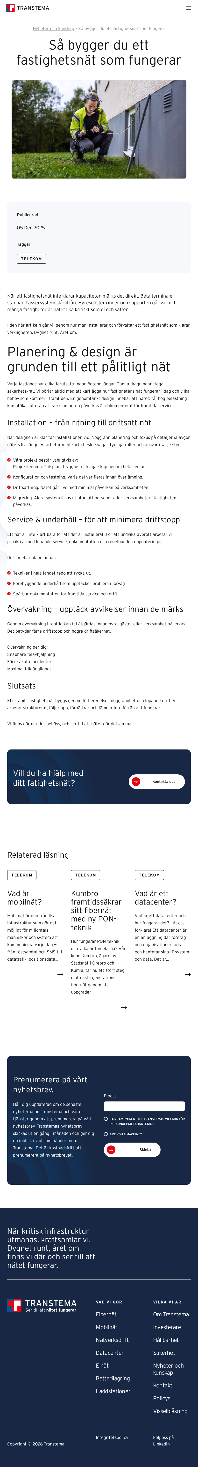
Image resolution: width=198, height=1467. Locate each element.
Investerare (167, 1327)
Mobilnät (106, 1327)
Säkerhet (164, 1353)
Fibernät (106, 1314)
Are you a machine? (126, 1134)
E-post (110, 1096)
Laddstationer (113, 1391)
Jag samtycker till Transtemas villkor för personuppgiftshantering (147, 1121)
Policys (161, 1398)
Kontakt (162, 1386)
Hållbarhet (166, 1340)
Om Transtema (171, 1314)
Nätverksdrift (112, 1340)
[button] (157, 781)
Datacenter (110, 1353)
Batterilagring (113, 1379)
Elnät (102, 1366)
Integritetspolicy (112, 1438)
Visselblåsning (170, 1411)
